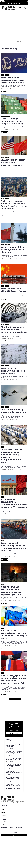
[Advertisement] (14, 25)
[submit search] (26, 41)
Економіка (3, 116)
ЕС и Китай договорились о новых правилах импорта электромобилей (14, 329)
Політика (7, 74)
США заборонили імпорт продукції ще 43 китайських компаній (13, 162)
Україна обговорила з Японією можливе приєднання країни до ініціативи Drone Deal (14, 752)
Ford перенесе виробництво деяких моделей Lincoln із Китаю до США (13, 765)
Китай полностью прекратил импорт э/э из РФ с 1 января (13, 370)
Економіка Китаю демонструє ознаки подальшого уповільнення (13, 745)
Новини (2, 44)
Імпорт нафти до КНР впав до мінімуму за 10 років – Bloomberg (14, 249)
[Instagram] (25, 8)
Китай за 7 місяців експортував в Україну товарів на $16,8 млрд (12, 121)
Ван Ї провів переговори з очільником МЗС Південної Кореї (13, 778)
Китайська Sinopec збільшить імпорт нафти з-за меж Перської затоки (14, 80)
